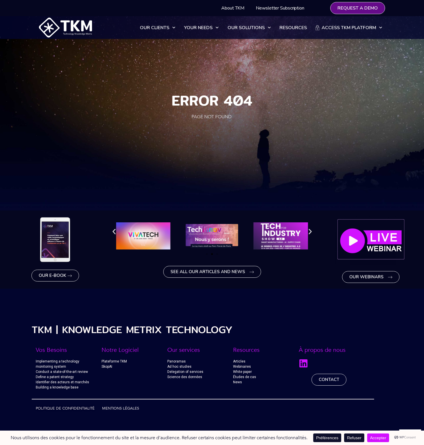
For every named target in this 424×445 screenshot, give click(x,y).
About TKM (232, 8)
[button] (114, 231)
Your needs (198, 28)
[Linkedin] (303, 363)
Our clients (154, 28)
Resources (293, 28)
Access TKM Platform (347, 28)
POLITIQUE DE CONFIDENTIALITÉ (65, 408)
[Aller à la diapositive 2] (212, 254)
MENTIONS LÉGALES (120, 408)
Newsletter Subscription (280, 8)
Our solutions (246, 28)
